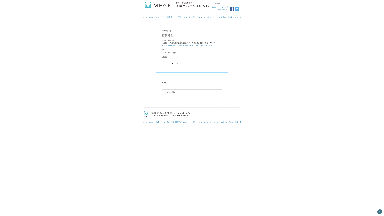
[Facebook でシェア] (163, 63)
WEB (170, 53)
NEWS (164, 53)
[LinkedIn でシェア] (173, 63)
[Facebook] (232, 9)
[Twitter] (237, 9)
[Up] (379, 211)
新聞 (174, 53)
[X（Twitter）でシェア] (168, 63)
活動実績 (164, 57)
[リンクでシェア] (177, 63)
